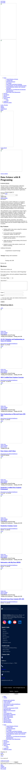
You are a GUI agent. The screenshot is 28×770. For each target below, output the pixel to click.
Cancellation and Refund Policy (10, 647)
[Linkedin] (20, 622)
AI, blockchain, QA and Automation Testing (16, 85)
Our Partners (5, 633)
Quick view (3, 331)
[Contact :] (2, 666)
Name (2, 292)
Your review (4, 280)
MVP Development (10, 81)
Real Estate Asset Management (13, 92)
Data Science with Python (8, 451)
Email (2, 295)
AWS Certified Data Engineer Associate (12, 377)
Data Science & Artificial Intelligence (9, 343)
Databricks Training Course (9, 526)
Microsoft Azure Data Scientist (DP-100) (12, 599)
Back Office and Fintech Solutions (14, 84)
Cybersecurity (9, 80)
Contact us (5, 640)
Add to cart (3, 196)
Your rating (4, 278)
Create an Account (5, 760)
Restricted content (7, 642)
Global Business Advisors (12, 79)
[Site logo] (8, 39)
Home (4, 629)
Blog (7, 100)
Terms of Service (6, 651)
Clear (6, 193)
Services (4, 631)
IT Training (8, 83)
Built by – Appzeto (14, 691)
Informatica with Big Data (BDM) (11, 562)
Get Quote (3, 1)
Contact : (3, 669)
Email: (3, 678)
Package (3, 193)
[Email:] (2, 675)
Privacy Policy (6, 649)
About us (5, 638)
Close (2, 753)
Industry (4, 635)
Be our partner (6, 636)
